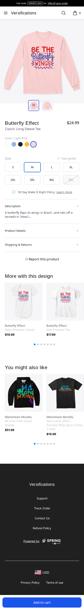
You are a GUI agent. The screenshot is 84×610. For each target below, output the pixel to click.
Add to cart (42, 602)
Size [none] (8, 158)
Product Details (15, 231)
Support (42, 498)
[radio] (13, 167)
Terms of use (54, 582)
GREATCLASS (35, 3)
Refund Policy (42, 528)
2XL (13, 180)
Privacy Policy (30, 582)
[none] (66, 158)
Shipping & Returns (18, 245)
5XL (71, 180)
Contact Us (42, 518)
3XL (32, 180)
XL (71, 167)
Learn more (64, 192)
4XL (51, 180)
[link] (23, 301)
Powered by (31, 541)
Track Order (42, 508)
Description (13, 206)
